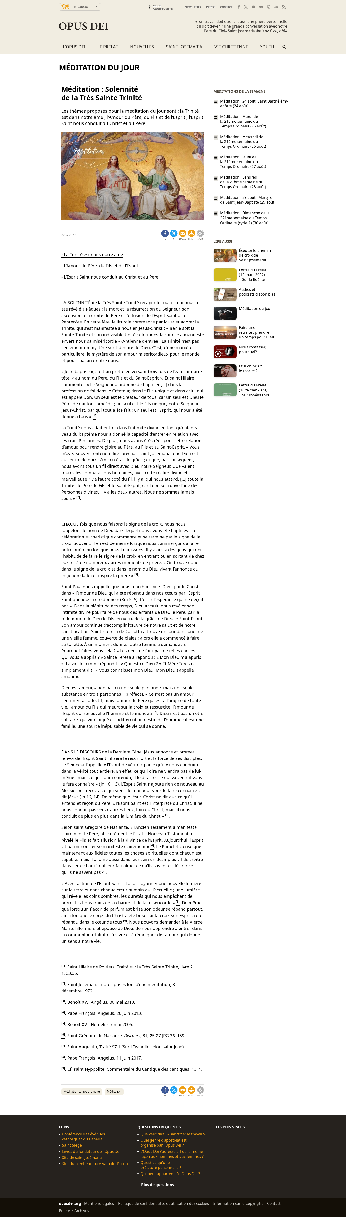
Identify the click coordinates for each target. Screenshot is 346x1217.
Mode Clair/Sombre (163, 7)
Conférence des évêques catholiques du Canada (83, 1137)
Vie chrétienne (231, 46)
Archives (81, 1210)
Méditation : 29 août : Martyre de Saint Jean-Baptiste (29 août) (248, 200)
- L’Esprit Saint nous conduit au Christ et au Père (109, 277)
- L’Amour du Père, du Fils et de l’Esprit (99, 266)
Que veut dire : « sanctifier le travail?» (173, 1134)
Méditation (114, 1092)
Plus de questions (157, 1184)
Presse (210, 7)
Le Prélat (107, 46)
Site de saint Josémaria (82, 1157)
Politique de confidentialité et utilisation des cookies (163, 1203)
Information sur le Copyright (238, 1203)
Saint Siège (72, 1145)
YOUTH (267, 46)
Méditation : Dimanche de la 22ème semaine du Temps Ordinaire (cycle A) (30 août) (245, 217)
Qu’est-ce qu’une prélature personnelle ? (161, 1165)
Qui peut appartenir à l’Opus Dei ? (170, 1173)
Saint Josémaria (184, 46)
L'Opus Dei (74, 46)
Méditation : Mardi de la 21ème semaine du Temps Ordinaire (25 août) (243, 121)
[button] (191, 235)
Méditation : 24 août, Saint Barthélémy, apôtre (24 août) (251, 103)
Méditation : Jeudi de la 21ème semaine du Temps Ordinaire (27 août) (243, 162)
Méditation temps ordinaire (82, 1092)
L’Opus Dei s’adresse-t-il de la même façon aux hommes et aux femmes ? (172, 1154)
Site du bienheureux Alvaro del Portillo (95, 1163)
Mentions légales (99, 1203)
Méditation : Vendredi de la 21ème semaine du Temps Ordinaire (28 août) (243, 182)
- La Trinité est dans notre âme (92, 254)
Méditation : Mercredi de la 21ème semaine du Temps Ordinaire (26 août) (243, 141)
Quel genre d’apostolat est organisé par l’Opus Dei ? (164, 1143)
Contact (226, 7)
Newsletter (193, 7)
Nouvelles (142, 46)
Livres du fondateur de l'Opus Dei (91, 1151)
